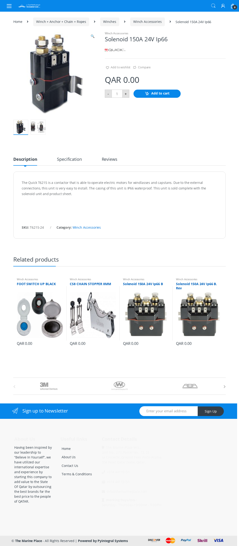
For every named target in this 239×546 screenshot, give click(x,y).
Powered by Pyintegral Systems (103, 541)
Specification (69, 159)
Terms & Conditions (77, 474)
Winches (109, 21)
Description (25, 159)
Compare (144, 67)
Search (213, 5)
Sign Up (211, 411)
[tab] (25, 161)
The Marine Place (28, 541)
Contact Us (70, 465)
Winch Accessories (147, 21)
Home (17, 21)
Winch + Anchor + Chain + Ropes (61, 21)
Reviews (109, 159)
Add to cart (160, 93)
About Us (69, 457)
